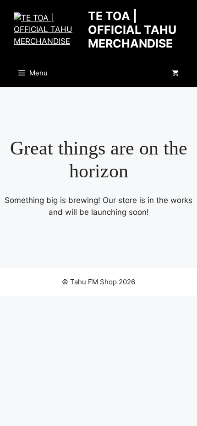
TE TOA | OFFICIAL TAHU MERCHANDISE (132, 29)
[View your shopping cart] (175, 73)
